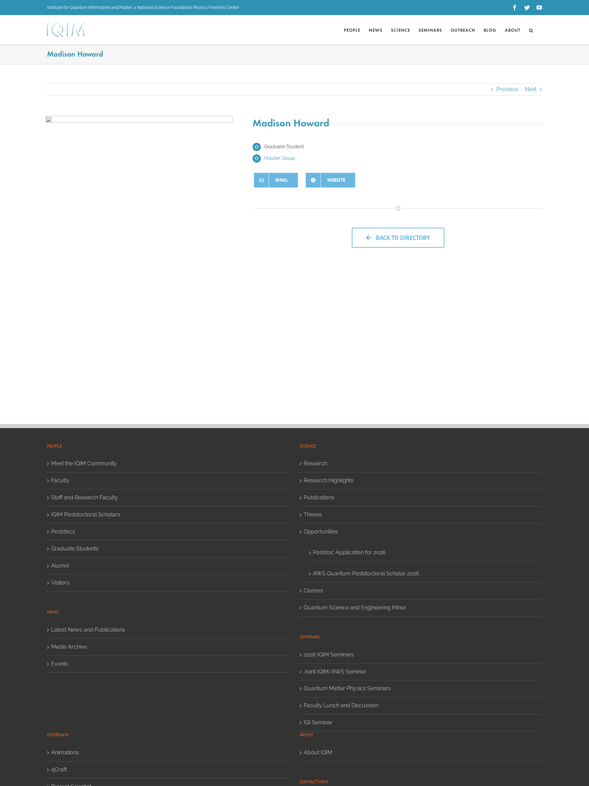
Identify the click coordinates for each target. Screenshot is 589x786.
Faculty (60, 480)
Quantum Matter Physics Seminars (347, 688)
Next (531, 89)
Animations (65, 752)
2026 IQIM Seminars (329, 654)
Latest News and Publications (88, 629)
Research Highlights (328, 480)
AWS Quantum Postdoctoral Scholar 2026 (366, 573)
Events (59, 664)
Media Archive (69, 647)
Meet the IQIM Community (84, 463)
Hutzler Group (279, 158)
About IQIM (318, 752)
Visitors (60, 582)
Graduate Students (75, 548)
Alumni (60, 565)
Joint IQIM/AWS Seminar (335, 671)
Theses (313, 514)
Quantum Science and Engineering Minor (355, 607)
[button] (531, 30)
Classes (313, 590)
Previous (507, 89)
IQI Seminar (318, 722)
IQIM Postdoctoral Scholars (85, 514)
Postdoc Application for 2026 (349, 552)
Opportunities (321, 531)
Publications (319, 497)
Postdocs (63, 531)
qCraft (59, 769)
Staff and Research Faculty (84, 497)
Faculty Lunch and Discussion (341, 705)
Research (315, 463)
